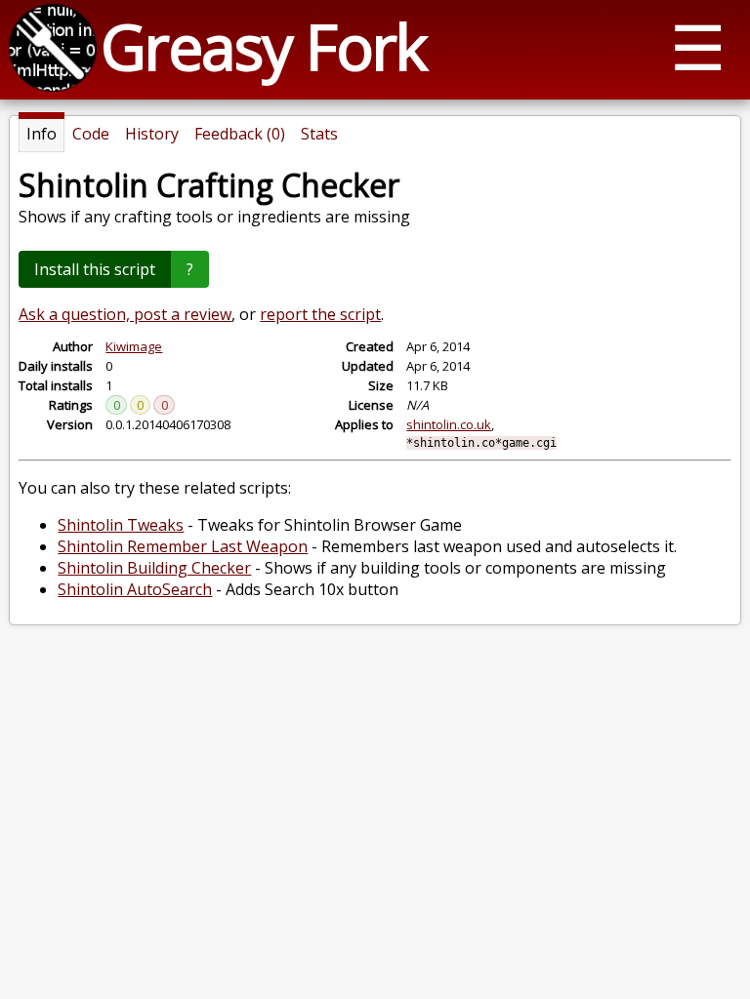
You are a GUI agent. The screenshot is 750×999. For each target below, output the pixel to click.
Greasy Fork (263, 46)
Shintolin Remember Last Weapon (183, 546)
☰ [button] (698, 46)
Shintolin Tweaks (121, 525)
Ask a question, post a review (125, 314)
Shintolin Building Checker (154, 568)
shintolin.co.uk (448, 424)
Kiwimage (133, 346)
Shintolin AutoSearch (135, 589)
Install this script (94, 269)
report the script (320, 314)
